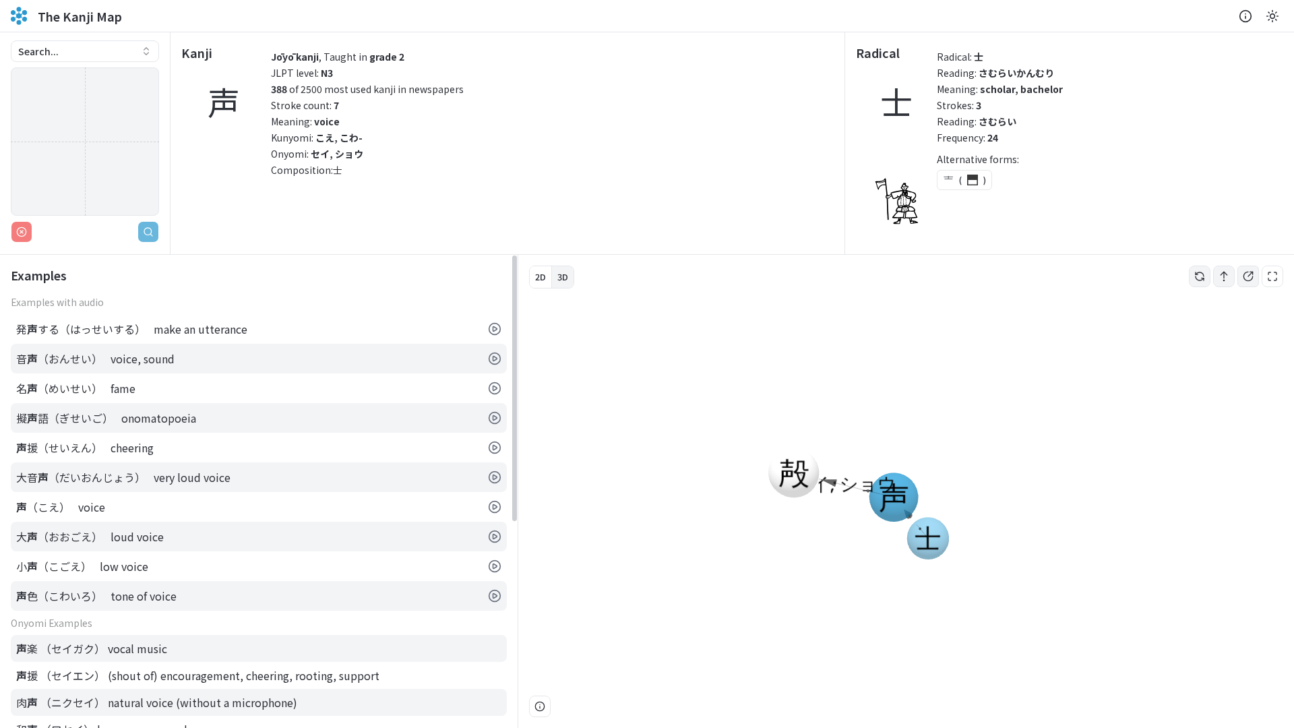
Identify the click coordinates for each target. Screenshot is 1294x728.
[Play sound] (494, 329)
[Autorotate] (1199, 276)
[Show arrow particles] (1224, 276)
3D (562, 276)
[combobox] (85, 51)
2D (540, 276)
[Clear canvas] (21, 232)
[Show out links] (1248, 276)
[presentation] (259, 491)
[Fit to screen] (1272, 276)
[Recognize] (148, 232)
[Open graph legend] (540, 706)
